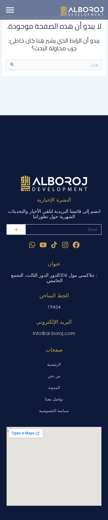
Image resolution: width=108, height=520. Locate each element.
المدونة (54, 387)
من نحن (54, 375)
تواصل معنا (54, 399)
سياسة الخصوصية (54, 410)
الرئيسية (54, 364)
